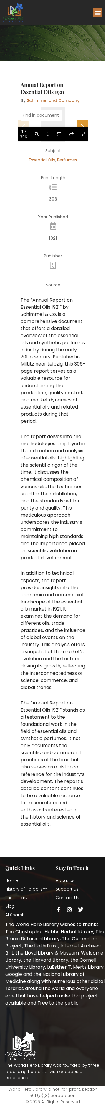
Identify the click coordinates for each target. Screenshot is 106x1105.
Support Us (67, 889)
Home (11, 880)
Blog (10, 906)
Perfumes (67, 160)
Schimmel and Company (53, 100)
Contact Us (67, 898)
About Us (65, 880)
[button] (97, 12)
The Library (16, 898)
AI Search (15, 915)
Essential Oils (42, 160)
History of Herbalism (26, 889)
